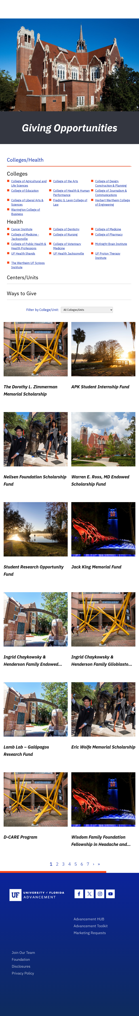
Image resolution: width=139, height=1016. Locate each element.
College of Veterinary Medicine (67, 246)
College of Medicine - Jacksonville (25, 237)
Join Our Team (23, 952)
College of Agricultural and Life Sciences (29, 183)
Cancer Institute (21, 229)
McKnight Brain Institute (111, 244)
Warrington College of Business (25, 212)
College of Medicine (108, 229)
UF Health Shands (23, 253)
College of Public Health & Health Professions (28, 246)
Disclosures (21, 966)
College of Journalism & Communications (111, 193)
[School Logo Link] (37, 895)
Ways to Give (21, 293)
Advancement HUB (89, 919)
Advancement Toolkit (91, 925)
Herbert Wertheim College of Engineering (112, 202)
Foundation (21, 959)
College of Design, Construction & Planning (111, 183)
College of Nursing (65, 234)
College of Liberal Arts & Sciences (27, 202)
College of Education (25, 190)
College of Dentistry (66, 229)
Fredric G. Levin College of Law (70, 202)
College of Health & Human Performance (71, 193)
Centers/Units (22, 277)
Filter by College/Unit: (42, 310)
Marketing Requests (90, 932)
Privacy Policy (23, 973)
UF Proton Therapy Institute (107, 256)
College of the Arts (65, 181)
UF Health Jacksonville (68, 253)
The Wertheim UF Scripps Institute (28, 265)
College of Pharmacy (109, 234)
